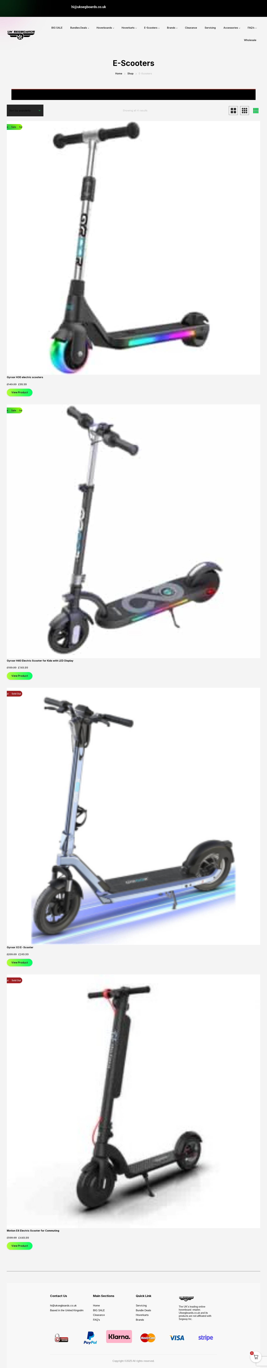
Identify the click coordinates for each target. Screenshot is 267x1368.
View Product (19, 392)
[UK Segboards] (21, 34)
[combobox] (25, 110)
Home (118, 73)
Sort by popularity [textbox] (20, 110)
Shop (130, 73)
